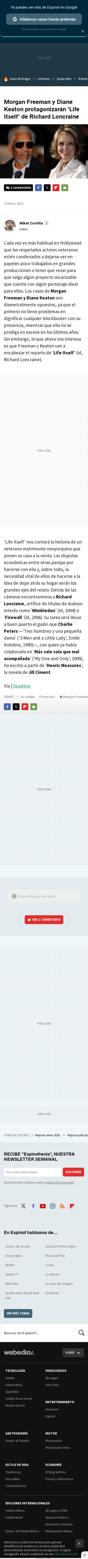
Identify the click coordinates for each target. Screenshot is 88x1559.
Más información (66, 1554)
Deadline (22, 686)
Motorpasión (54, 1441)
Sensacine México (56, 1517)
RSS (62, 1205)
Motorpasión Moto (57, 1448)
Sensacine (51, 1409)
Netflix (10, 1265)
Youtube (43, 1205)
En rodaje (28, 696)
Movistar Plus (55, 1255)
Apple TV (11, 1274)
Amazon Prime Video (60, 1246)
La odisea (52, 1274)
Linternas (44, 79)
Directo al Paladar (17, 1441)
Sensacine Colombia (59, 1524)
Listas (49, 1265)
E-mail (64, 187)
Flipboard (56, 187)
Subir (69, 1352)
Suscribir (73, 1172)
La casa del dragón (59, 1283)
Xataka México (15, 1511)
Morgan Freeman (75, 696)
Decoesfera (12, 1479)
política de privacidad (59, 1182)
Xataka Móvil (13, 1385)
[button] (33, 223)
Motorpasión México (59, 1531)
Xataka (10, 1378)
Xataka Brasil (13, 1517)
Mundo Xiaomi (15, 1405)
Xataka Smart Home (18, 1399)
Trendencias (13, 1472)
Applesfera (12, 1392)
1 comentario (21, 188)
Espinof (50, 1416)
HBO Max (11, 1283)
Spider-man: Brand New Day (22, 1295)
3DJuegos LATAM (56, 1511)
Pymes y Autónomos (59, 1479)
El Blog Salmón (55, 1472)
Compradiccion (15, 1486)
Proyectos (47, 696)
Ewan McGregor (20, 79)
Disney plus (13, 1255)
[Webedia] (19, 1355)
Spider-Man (64, 79)
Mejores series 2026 (47, 1135)
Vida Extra (52, 1385)
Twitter (47, 187)
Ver (46, 919)
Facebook (38, 187)
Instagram (52, 1205)
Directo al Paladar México (22, 1531)
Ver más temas (18, 1313)
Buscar (81, 1332)
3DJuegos (51, 1378)
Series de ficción (17, 1246)
